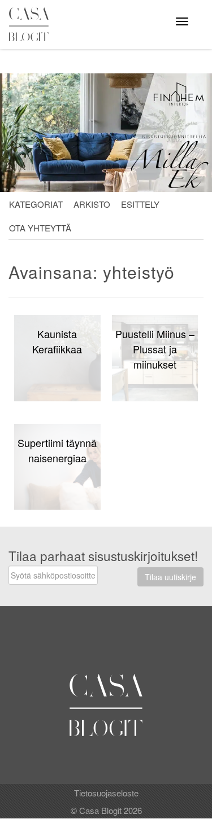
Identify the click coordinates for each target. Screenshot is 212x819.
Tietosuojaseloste (106, 793)
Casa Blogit (31, 24)
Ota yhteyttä (40, 228)
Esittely (140, 204)
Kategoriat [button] (36, 204)
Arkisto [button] (91, 204)
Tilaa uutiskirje (170, 577)
